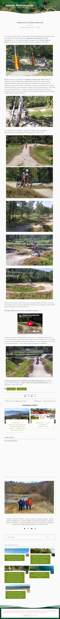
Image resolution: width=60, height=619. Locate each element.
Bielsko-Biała (11, 388)
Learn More (26, 615)
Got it (34, 615)
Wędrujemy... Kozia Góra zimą (44, 401)
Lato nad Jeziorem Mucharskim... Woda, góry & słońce (39, 575)
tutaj (13, 40)
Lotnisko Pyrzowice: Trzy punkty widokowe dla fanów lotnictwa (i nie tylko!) (14, 558)
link (50, 382)
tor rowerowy (21, 388)
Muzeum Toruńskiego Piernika (16, 401)
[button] (44, 3)
